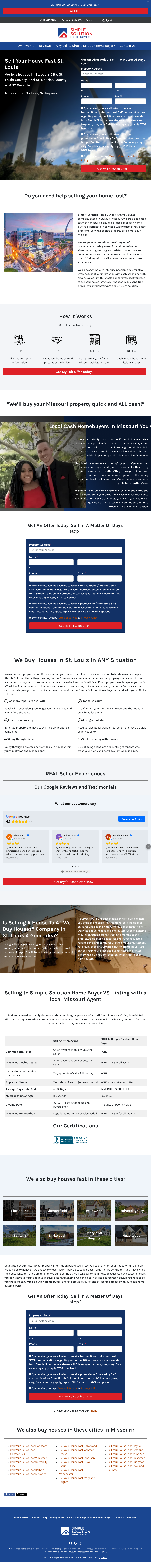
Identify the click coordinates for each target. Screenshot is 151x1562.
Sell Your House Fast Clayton (124, 1446)
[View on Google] (9, 837)
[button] (2, 846)
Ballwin (19, 1235)
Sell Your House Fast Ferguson (77, 1458)
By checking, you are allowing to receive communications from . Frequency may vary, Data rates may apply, (113, 142)
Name (85, 80)
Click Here (75, 11)
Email (119, 96)
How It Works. (21, 1517)
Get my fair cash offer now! (74, 882)
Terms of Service (119, 156)
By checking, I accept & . (111, 158)
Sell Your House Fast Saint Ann (125, 1454)
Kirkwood (57, 1235)
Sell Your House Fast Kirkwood (28, 1474)
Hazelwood (131, 1235)
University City (131, 1211)
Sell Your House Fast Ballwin (27, 1470)
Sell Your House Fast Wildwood (28, 1458)
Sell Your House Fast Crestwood (126, 1458)
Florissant (19, 1211)
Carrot (104, 1557)
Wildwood (94, 1211)
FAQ (45, 1517)
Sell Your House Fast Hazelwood (78, 1446)
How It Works (24, 45)
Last (117, 90)
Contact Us (91, 20)
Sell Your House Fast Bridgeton (125, 1462)
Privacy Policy (89, 617)
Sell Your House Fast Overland (125, 1450)
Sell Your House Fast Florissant (28, 1446)
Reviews (45, 45)
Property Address (92, 68)
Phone (85, 96)
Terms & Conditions (126, 1517)
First (83, 90)
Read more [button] (12, 857)
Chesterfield (57, 1211)
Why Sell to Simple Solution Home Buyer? (85, 45)
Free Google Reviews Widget (76, 872)
